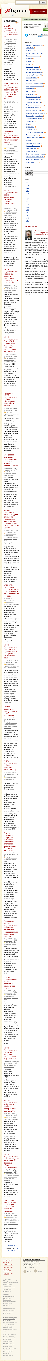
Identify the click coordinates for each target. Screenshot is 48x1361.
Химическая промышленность (35, 154)
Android (40, 1271)
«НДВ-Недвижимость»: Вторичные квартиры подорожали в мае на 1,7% (11, 1105)
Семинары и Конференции (34, 118)
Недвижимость (30, 94)
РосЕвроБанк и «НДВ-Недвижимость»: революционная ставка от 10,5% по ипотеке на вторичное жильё (11, 91)
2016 (27, 193)
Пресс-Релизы (9, 20)
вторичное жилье (11, 43)
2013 (27, 201)
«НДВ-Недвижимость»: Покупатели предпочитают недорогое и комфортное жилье (11, 651)
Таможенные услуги (32, 135)
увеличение (7, 728)
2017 (27, 191)
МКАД (5, 1225)
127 (15, 210)
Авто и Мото (30, 47)
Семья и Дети (30, 121)
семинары (11, 415)
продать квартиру (9, 1178)
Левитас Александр (31, 226)
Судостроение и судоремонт (35, 132)
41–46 (13, 1250)
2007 (27, 218)
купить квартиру (12, 1177)
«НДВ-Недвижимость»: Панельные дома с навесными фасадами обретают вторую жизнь (11, 1160)
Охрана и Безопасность (33, 102)
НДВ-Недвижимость (9, 102)
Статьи (6, 1262)
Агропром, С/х (30, 50)
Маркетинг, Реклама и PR (34, 75)
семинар (6, 44)
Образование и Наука (33, 97)
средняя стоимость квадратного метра (11, 539)
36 (14, 356)
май (7, 1117)
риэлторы (11, 475)
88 (14, 1215)
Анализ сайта (9, 1267)
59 (14, 470)
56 (17, 854)
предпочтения (12, 667)
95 (17, 774)
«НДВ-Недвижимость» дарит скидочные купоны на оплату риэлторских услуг (11, 198)
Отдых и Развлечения (33, 99)
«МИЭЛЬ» (7, 600)
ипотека (16, 107)
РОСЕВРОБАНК (8, 107)
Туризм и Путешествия (33, 146)
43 (14, 287)
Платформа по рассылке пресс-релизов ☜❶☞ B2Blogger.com (10, 1318)
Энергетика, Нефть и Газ (34, 159)
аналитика (7, 213)
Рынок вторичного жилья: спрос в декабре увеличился (10, 710)
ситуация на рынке (9, 1220)
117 (12, 600)
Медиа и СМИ (30, 80)
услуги (10, 215)
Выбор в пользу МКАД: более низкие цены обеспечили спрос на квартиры (11, 1205)
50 (14, 532)
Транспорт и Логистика (33, 143)
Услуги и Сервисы (31, 148)
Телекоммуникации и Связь (34, 137)
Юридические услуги (32, 162)
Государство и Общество (34, 53)
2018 (27, 188)
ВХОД (43, 11)
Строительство (30, 129)
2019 (27, 185)
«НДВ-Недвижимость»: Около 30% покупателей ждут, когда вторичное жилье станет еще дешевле (11, 344)
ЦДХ (14, 46)
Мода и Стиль (30, 91)
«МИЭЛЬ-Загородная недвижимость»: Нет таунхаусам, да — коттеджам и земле (11, 590)
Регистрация (37, 11)
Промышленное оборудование (36, 113)
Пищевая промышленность (34, 105)
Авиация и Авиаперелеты (34, 45)
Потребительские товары (34, 110)
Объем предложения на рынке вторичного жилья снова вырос (11, 982)
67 (17, 719)
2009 (27, 212)
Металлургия (30, 88)
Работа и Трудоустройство (34, 116)
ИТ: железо (29, 61)
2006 (27, 221)
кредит (10, 292)
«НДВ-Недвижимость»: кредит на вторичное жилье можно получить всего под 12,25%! (11, 275)
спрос (9, 726)
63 (17, 102)
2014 (27, 199)
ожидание (13, 361)
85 (14, 41)
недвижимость (10, 602)
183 (15, 1115)
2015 (27, 196)
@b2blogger (31, 1267)
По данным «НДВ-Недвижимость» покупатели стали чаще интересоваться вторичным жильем (11, 928)
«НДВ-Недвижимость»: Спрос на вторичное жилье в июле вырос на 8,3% (11, 1053)
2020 (27, 182)
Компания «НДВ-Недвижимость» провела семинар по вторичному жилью (11, 136)
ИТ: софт (28, 64)
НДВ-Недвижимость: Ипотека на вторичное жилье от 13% (11, 765)
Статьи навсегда (7, 1270)
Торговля (28, 140)
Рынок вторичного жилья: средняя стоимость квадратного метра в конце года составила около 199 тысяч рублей (11, 519)
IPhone (29, 1271)
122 (15, 1063)
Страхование (30, 127)
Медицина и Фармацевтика (34, 83)
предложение (12, 1117)
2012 (27, 204)
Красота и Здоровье (32, 67)
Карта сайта (8, 1264)
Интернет (29, 58)
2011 (27, 207)
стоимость (7, 361)
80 (14, 992)
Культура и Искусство (32, 69)
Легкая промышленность (34, 72)
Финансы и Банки (31, 151)
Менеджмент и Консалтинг (34, 86)
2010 (27, 210)
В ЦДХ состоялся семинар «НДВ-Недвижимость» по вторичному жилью (11, 31)
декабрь (14, 726)
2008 (27, 215)
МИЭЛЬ (6, 604)
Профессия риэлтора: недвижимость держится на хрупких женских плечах (11, 460)
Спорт (28, 124)
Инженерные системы (33, 56)
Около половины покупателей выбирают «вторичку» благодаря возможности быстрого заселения (10, 841)
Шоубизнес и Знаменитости (35, 156)
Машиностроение (31, 77)
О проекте (7, 1260)
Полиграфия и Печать (33, 107)
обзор (14, 1219)
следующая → (12, 1245)
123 (15, 1172)
